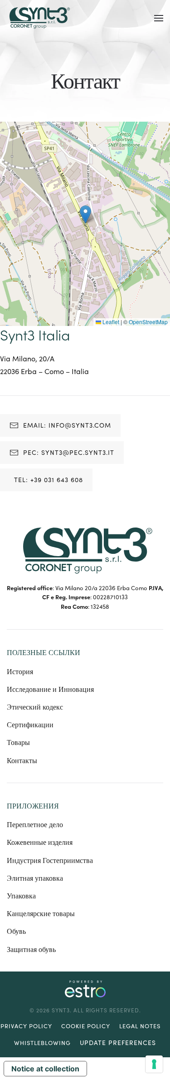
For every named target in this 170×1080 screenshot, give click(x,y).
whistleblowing (42, 1043)
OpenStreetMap (148, 321)
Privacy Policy (26, 1026)
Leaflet (110, 321)
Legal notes (139, 1026)
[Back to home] (38, 18)
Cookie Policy (85, 1026)
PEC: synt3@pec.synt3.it (68, 452)
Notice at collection (45, 1068)
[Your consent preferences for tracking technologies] (154, 1064)
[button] (158, 18)
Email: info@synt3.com (67, 425)
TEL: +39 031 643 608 (48, 479)
